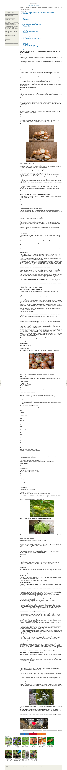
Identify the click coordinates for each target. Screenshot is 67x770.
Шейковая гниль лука (27, 36)
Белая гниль (48, 730)
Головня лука (25, 32)
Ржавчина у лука (26, 33)
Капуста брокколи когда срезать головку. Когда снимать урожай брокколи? (11, 32)
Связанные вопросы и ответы (27, 13)
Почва (24, 17)
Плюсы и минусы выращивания (28, 39)
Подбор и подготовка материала (29, 45)
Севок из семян (29, 730)
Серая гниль (51, 730)
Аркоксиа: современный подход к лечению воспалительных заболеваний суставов (11, 18)
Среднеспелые (25, 43)
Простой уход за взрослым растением (30, 49)
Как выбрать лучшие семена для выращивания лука (31, 16)
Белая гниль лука (26, 25)
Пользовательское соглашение (30, 766)
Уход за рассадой (26, 19)
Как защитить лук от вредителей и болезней (30, 46)
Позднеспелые (25, 44)
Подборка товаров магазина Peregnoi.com (30, 31)
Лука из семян (44, 730)
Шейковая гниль (55, 730)
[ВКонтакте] (24, 734)
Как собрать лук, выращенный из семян (29, 48)
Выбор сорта (25, 40)
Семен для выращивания (34, 730)
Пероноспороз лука (26, 29)
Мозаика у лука (25, 37)
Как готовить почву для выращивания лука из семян (31, 21)
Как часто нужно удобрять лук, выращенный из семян (31, 38)
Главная (28, 5)
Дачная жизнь (33, 2)
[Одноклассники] (41, 734)
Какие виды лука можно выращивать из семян (30, 14)
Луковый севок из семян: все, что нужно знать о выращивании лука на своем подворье (38, 12)
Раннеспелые (25, 42)
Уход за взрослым (60, 730)
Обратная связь (43, 766)
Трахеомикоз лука (26, 34)
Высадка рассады (26, 20)
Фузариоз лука (25, 30)
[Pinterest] (33, 734)
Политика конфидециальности (27, 767)
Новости (33, 5)
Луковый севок (25, 730)
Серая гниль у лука (26, 26)
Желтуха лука (25, 27)
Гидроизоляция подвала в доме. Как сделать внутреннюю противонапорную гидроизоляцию (11, 42)
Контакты (24, 766)
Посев (24, 18)
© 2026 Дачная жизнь (8, 766)
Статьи (37, 5)
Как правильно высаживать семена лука (29, 23)
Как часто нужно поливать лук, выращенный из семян (31, 24)
